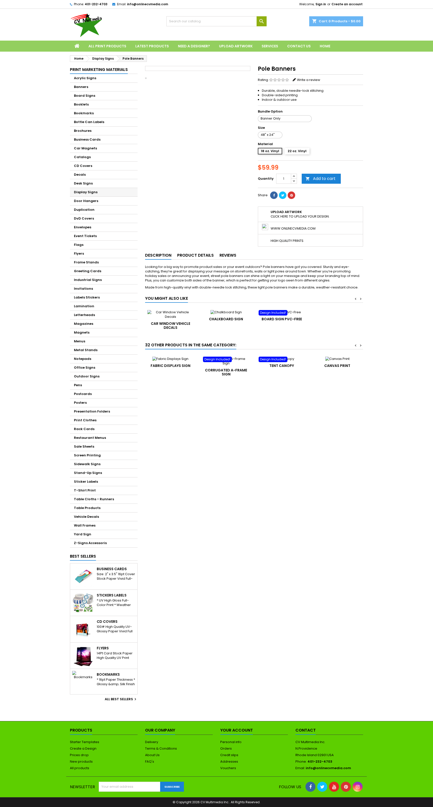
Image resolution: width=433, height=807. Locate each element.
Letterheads (84, 315)
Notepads (82, 358)
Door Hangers (86, 200)
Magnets (81, 332)
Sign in (320, 4)
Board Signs (84, 95)
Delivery (151, 742)
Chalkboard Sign (226, 319)
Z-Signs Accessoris (90, 543)
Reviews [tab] (228, 255)
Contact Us (299, 46)
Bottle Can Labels (89, 122)
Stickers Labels (112, 595)
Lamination (84, 306)
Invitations (83, 288)
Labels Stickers (87, 297)
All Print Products (107, 46)
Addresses (229, 761)
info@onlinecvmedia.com (147, 4)
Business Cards (87, 139)
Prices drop (79, 755)
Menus (79, 341)
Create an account (347, 4)
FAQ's (149, 761)
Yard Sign (82, 534)
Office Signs (84, 367)
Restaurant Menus (90, 437)
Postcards (83, 393)
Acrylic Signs (85, 78)
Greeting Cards (87, 271)
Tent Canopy (281, 365)
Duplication (84, 209)
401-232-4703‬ (96, 4)
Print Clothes (85, 420)
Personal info (231, 742)
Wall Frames (84, 525)
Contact (305, 730)
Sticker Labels (86, 481)
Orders (226, 748)
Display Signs (85, 192)
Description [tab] (158, 255)
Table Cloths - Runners (94, 499)
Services (270, 46)
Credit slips (229, 755)
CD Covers (83, 165)
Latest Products (152, 46)
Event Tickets (85, 236)
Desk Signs (83, 183)
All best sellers (121, 699)
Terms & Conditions (161, 748)
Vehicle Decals (86, 516)
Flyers (79, 253)
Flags (78, 244)
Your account (236, 730)
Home (325, 46)
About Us (152, 755)
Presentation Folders (92, 411)
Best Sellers (83, 556)
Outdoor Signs (86, 376)
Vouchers (228, 768)
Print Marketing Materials (99, 69)
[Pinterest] (291, 195)
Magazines (83, 323)
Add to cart (320, 178)
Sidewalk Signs (87, 464)
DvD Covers (84, 218)
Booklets (81, 104)
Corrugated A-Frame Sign (226, 372)
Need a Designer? (194, 46)
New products (81, 761)
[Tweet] (282, 195)
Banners (81, 86)
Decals (80, 174)
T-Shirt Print (85, 490)
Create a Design (83, 748)
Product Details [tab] (195, 255)
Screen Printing (87, 455)
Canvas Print (337, 365)
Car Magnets (85, 148)
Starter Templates (84, 742)
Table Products (87, 508)
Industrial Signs (88, 279)
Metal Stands (85, 350)
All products (79, 768)
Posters (80, 402)
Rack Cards (84, 429)
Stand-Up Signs (88, 472)
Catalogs (82, 157)
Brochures (82, 130)
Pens (78, 385)
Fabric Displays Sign (170, 365)
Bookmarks (84, 113)
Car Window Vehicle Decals (170, 325)
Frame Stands (86, 262)
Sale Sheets (84, 446)
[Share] (274, 195)
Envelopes (82, 227)
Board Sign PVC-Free (282, 319)
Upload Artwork (236, 46)
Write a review (308, 79)
